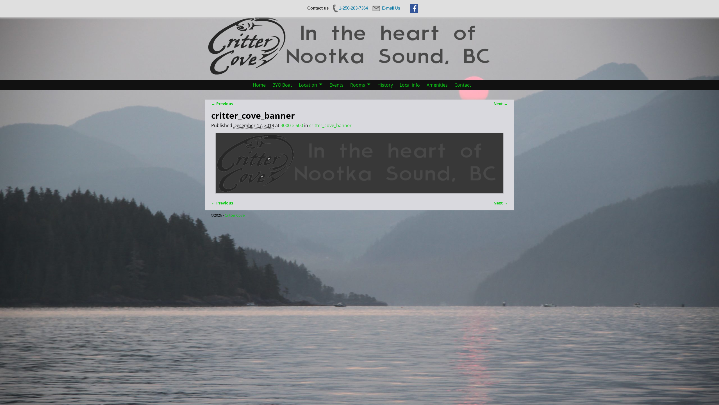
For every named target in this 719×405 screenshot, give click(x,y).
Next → (500, 103)
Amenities (437, 85)
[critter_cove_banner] (359, 163)
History (385, 85)
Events (336, 85)
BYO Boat (282, 85)
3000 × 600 (292, 125)
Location (308, 85)
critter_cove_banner (330, 125)
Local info (410, 85)
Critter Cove (235, 215)
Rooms (357, 85)
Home (259, 85)
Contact (462, 85)
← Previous (222, 103)
